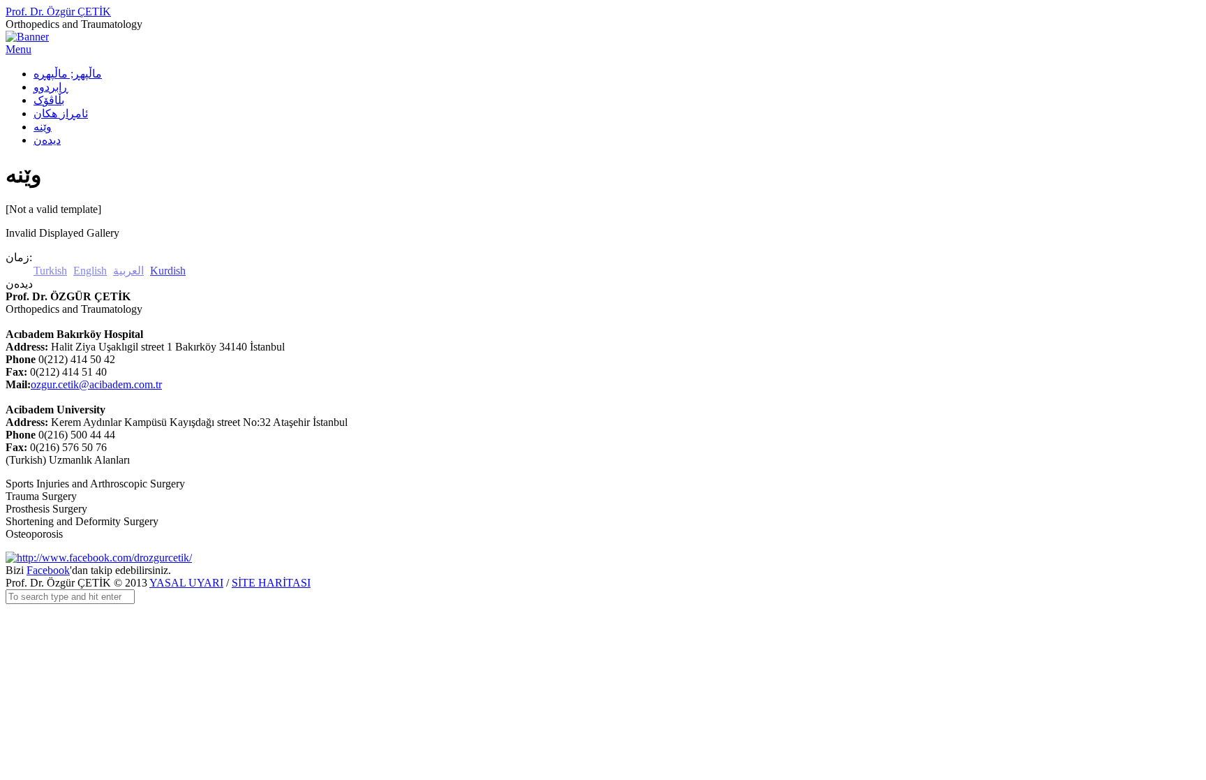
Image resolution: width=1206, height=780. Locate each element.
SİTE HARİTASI (271, 583)
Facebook (48, 570)
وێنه (43, 127)
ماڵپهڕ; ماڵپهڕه (68, 74)
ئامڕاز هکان (61, 113)
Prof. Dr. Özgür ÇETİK (58, 11)
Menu (18, 49)
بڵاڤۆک (49, 100)
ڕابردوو (51, 87)
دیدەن (47, 140)
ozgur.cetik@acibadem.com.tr (96, 384)
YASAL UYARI (186, 583)
